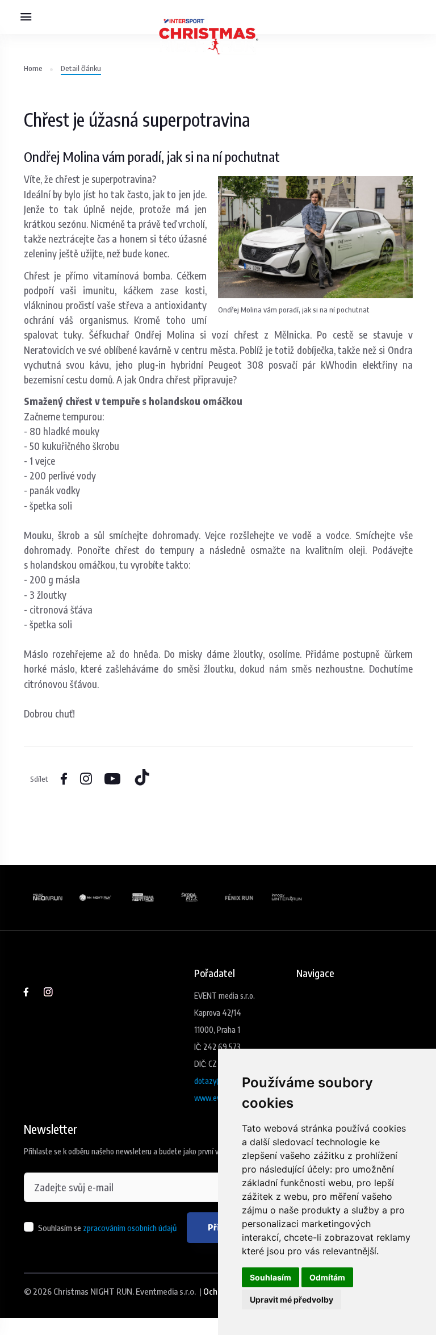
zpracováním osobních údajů (130, 1228)
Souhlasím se (107, 1228)
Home (33, 68)
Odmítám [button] (327, 1277)
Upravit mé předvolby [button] (291, 1299)
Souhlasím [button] (270, 1277)
